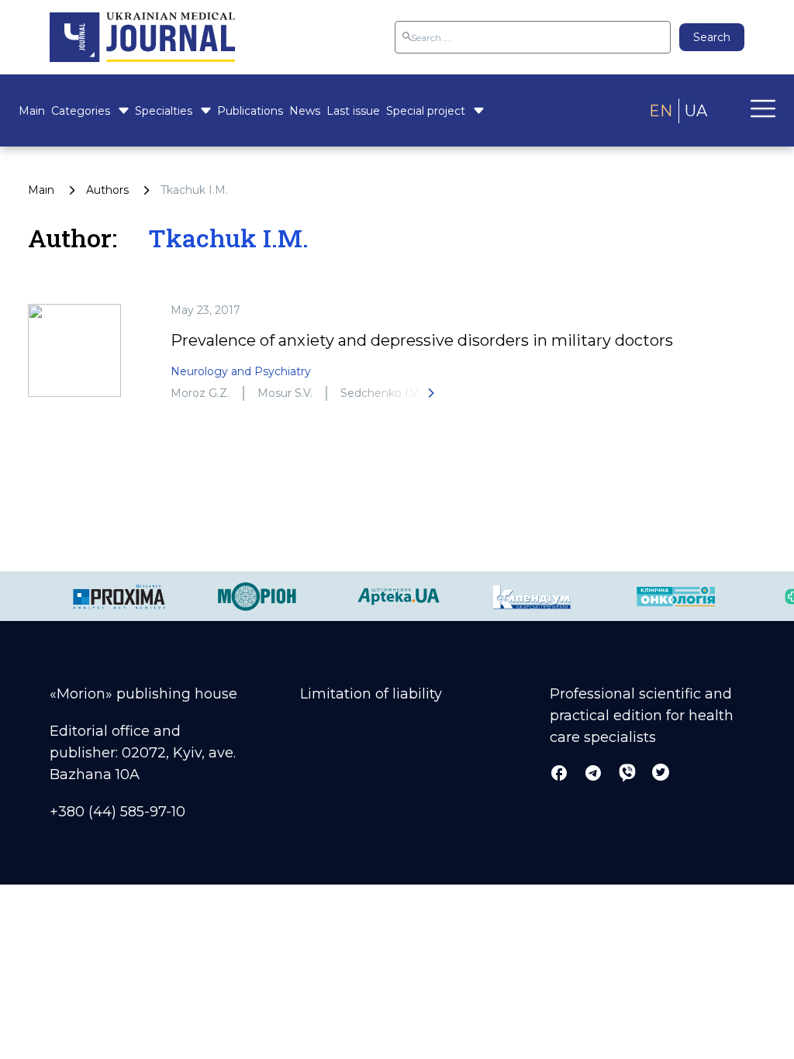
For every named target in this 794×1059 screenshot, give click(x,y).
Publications (250, 111)
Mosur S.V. (284, 393)
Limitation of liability (371, 693)
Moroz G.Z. (200, 393)
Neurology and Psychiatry (241, 371)
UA (696, 111)
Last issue (353, 111)
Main (32, 111)
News (304, 111)
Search (711, 37)
